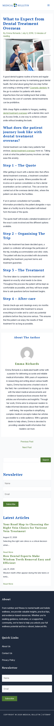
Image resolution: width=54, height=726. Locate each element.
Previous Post (27, 442)
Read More (8, 552)
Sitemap (46, 715)
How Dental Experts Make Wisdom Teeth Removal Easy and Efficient (27, 559)
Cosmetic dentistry (38, 87)
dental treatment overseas (15, 113)
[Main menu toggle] (48, 5)
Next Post (27, 447)
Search (46, 460)
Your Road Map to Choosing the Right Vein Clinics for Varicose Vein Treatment (26, 528)
